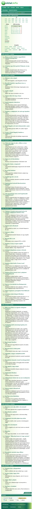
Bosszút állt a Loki (10, 238)
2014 (9, 20)
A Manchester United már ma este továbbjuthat (17, 377)
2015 (13, 20)
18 (13, 31)
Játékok (17, 7)
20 (16, 31)
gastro (6, 49)
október (6, 39)
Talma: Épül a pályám (10, 479)
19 (15, 31)
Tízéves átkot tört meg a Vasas (13, 95)
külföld (14, 46)
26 (15, 33)
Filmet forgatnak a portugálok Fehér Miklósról (17, 290)
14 (17, 30)
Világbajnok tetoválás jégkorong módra (15, 418)
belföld (10, 46)
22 (19, 31)
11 (13, 30)
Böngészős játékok (13, 10)
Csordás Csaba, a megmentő (12, 164)
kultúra (18, 48)
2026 (27, 22)
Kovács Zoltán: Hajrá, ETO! (12, 473)
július (6, 35)
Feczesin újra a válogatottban (13, 468)
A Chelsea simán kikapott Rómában (14, 294)
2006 (6, 19)
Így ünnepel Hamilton (10, 342)
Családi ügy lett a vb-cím (11, 176)
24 (12, 33)
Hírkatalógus (5, 10)
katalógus (12, 500)
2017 (20, 20)
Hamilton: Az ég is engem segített (14, 243)
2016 (16, 20)
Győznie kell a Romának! (11, 225)
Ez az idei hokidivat (10, 170)
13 (16, 30)
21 (17, 31)
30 (16, 27)
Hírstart (19, 507)
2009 (16, 19)
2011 (23, 19)
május (6, 31)
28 (13, 27)
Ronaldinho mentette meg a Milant (14, 452)
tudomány (14, 48)
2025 (23, 22)
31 (17, 27)
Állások (21, 7)
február (6, 27)
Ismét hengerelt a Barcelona (12, 102)
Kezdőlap (4, 7)
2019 (27, 20)
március (6, 28)
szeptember (7, 38)
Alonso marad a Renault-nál (12, 388)
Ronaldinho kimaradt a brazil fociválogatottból (17, 360)
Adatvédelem (13, 507)
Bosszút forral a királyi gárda (12, 348)
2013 (6, 20)
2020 (6, 22)
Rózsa (20, 12)
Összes (6, 46)
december (7, 42)
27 (12, 27)
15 (19, 30)
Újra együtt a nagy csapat (12, 366)
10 (12, 30)
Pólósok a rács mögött (11, 78)
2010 (20, 19)
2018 (23, 20)
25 (13, 33)
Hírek (8, 7)
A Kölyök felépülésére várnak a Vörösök (15, 250)
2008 (13, 19)
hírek (18, 500)
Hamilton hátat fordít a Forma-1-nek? (15, 263)
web (6, 500)
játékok (23, 500)
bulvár (10, 49)
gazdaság (19, 46)
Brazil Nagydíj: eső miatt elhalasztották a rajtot (17, 126)
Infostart (7, 59)
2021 (9, 22)
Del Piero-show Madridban (12, 396)
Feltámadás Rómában (11, 372)
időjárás (6, 51)
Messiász (7, 431)
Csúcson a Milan (9, 232)
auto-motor (24, 49)
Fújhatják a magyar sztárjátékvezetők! (15, 353)
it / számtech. (7, 48)
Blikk (6, 79)
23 (21, 31)
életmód (22, 48)
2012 (26, 19)
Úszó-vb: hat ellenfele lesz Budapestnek (15, 284)
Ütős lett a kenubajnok (11, 424)
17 (12, 31)
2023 (16, 22)
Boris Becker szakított (11, 412)
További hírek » (28, 492)
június (6, 33)
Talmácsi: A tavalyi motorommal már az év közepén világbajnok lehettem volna (16, 212)
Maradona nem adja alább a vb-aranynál (15, 407)
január (6, 25)
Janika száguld (9, 90)
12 (15, 30)
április (6, 30)
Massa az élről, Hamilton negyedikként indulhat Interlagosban (15, 57)
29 (15, 27)
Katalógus (13, 7)
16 (21, 30)
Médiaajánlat (5, 507)
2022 (13, 22)
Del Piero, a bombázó (10, 486)
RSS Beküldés (5, 504)
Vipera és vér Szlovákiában (12, 159)
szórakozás (15, 49)
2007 (9, 19)
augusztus (7, 36)
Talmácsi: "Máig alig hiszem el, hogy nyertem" (17, 436)
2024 (20, 22)
